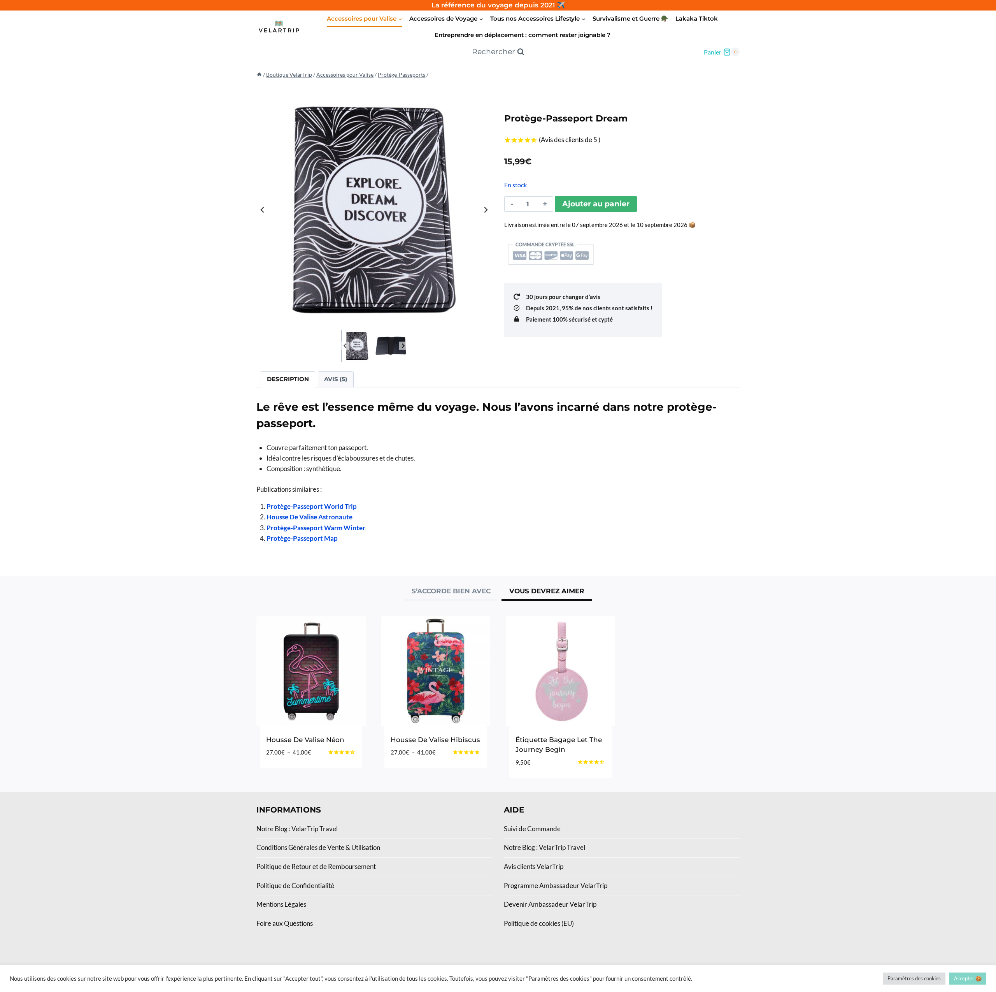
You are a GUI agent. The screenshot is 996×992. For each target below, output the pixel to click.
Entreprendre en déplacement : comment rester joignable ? (522, 35)
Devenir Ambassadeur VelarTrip (550, 904)
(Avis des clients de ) (569, 139)
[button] (357, 346)
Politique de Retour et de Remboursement (316, 866)
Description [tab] (288, 379)
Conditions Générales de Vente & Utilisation (318, 847)
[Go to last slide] (262, 210)
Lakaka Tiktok (696, 18)
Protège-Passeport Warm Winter (316, 528)
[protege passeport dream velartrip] (374, 210)
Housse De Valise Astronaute (309, 517)
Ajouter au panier (596, 203)
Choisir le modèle (297, 776)
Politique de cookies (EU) (539, 923)
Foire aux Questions (284, 923)
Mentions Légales (281, 904)
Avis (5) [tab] (335, 379)
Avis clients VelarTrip (533, 866)
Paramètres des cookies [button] (914, 978)
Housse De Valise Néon (305, 740)
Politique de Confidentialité (295, 885)
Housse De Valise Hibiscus (435, 740)
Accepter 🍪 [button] (968, 978)
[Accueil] (259, 74)
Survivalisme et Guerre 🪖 (630, 18)
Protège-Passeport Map (302, 538)
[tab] (451, 592)
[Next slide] (485, 210)
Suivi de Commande (532, 829)
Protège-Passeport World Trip (312, 506)
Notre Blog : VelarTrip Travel (297, 829)
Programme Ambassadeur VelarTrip (555, 885)
